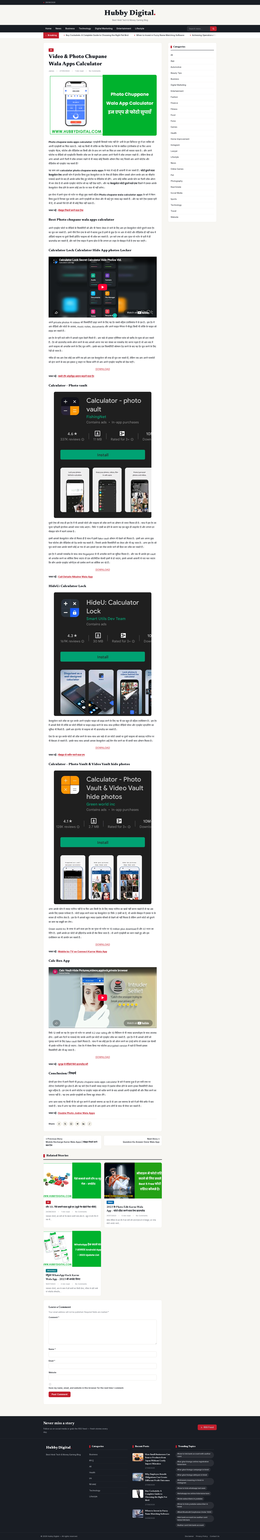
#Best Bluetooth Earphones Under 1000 (194, 1512)
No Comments (95, 71)
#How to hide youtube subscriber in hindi (192, 1505)
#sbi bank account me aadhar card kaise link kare (192, 1518)
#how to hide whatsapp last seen (191, 1488)
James (51, 71)
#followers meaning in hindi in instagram (190, 1481)
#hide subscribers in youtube (189, 1499)
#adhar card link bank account (190, 1525)
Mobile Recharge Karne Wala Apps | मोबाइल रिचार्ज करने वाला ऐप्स (71, 1142)
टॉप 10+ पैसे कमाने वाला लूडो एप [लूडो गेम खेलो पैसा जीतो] (71, 1207)
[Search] (213, 28)
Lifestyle (139, 28)
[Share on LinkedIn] (83, 1123)
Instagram (175, 145)
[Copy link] (89, 1123)
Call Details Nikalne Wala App (75, 576)
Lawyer (174, 151)
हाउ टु (91, 1460)
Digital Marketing (104, 28)
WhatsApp (51, 1271)
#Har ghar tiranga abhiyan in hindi (192, 1475)
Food (173, 115)
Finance (174, 103)
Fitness (174, 109)
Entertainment (124, 28)
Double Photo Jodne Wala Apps (76, 1113)
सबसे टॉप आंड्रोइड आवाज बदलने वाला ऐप (76, 376)
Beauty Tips (176, 73)
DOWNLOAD (102, 369)
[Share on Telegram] (77, 1123)
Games (174, 127)
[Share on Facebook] (59, 1123)
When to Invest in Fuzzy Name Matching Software (114, 35)
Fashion (174, 97)
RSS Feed (209, 1427)
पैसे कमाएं (92, 1484)
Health (174, 133)
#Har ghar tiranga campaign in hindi (193, 1470)
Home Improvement (180, 139)
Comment (54, 1317)
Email (52, 1361)
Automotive (176, 67)
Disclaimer (189, 1536)
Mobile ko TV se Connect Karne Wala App (82, 951)
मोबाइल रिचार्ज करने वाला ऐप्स (70, 210)
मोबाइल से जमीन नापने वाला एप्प (71, 754)
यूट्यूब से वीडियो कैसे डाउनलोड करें (73, 1064)
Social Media (176, 193)
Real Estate (176, 187)
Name (52, 1349)
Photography (177, 181)
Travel (173, 211)
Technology (85, 28)
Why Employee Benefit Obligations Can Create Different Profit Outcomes (157, 1477)
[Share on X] (65, 1123)
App (172, 61)
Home (48, 28)
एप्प (51, 50)
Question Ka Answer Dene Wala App (141, 1140)
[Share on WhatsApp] (71, 1123)
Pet (172, 175)
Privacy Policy (202, 1536)
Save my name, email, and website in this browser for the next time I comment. (86, 1388)
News (58, 28)
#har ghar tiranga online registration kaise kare (193, 1463)
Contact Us (214, 1536)
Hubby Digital (129, 13)
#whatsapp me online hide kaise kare (193, 1493)
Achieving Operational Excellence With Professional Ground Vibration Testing (184, 35)
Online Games (177, 169)
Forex (173, 121)
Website (52, 1372)
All (172, 55)
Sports (174, 199)
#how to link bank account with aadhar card (193, 1455)
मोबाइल (110, 1202)
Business (70, 28)
